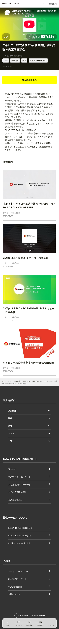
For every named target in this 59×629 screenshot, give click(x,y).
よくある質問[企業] (17, 492)
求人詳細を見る (29, 79)
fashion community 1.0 (19, 543)
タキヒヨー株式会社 (38, 60)
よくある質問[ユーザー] (19, 484)
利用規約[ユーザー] (17, 579)
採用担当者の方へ (16, 499)
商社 (24, 60)
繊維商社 (15, 60)
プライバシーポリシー (18, 571)
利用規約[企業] (15, 586)
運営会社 (12, 469)
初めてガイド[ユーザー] (19, 476)
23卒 (6, 60)
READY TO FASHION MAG (20, 528)
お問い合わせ (14, 594)
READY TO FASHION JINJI (19, 535)
